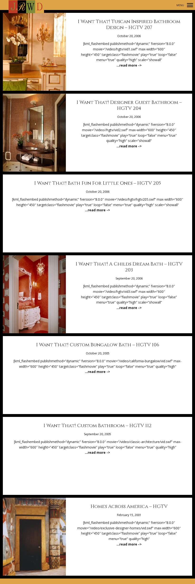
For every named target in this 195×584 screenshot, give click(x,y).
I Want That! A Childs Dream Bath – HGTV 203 (129, 267)
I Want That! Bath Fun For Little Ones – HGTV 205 (97, 183)
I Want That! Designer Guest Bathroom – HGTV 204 (129, 105)
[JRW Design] (26, 7)
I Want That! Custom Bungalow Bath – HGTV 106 (97, 345)
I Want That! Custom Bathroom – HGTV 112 (97, 425)
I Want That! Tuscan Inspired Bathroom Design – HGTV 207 (129, 24)
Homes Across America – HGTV (129, 506)
